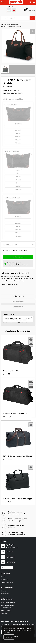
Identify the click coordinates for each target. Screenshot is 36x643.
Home (3, 24)
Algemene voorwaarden (8, 602)
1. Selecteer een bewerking (13, 99)
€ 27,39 (7, 459)
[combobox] (15, 18)
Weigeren (16, 636)
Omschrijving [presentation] (17, 301)
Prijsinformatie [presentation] (18, 296)
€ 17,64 (7, 416)
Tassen (8, 24)
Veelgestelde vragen (7, 582)
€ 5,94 (7, 374)
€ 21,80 (7, 502)
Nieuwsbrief (4, 579)
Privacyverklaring (6, 610)
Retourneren (5, 593)
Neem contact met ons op (10, 284)
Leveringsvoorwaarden (7, 605)
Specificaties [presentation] (18, 306)
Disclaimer (4, 613)
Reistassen (15, 24)
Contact (3, 591)
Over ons (3, 577)
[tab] (18, 296)
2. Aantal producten (10, 244)
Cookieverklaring (6, 608)
